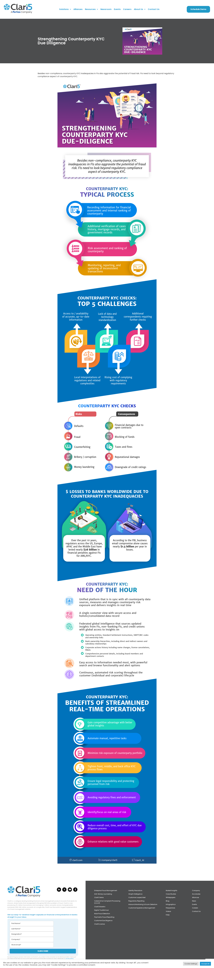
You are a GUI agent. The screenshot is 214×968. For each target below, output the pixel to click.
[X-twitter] (64, 889)
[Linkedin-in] (59, 889)
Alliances (77, 9)
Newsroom (105, 9)
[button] (65, 9)
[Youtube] (70, 889)
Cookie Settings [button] (191, 964)
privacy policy (70, 958)
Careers (127, 9)
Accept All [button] (205, 964)
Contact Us (153, 9)
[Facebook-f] (75, 889)
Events (117, 9)
